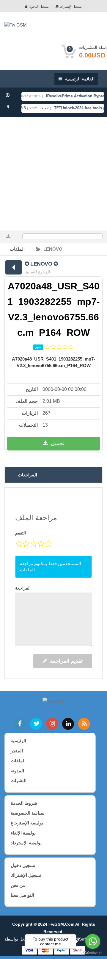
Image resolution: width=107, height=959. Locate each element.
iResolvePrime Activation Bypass (73, 96)
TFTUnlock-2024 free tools (75, 108)
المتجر (17, 750)
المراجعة (23, 588)
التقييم (20, 533)
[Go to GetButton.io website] (92, 953)
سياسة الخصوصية (28, 812)
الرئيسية (18, 740)
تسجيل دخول (23, 865)
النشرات (18, 780)
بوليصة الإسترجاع (27, 822)
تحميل (57, 443)
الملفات (17, 249)
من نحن (18, 885)
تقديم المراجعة (66, 661)
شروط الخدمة (24, 803)
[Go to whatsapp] (92, 941)
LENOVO (52, 249)
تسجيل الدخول (39, 6)
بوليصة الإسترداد (26, 842)
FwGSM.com (61, 924)
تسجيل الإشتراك (71, 6)
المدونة (17, 770)
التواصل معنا (22, 895)
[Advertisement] (53, 173)
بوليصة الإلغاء (23, 832)
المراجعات (27, 474)
